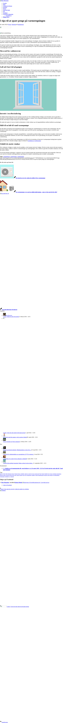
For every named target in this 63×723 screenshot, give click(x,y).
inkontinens (59, 473)
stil (25, 475)
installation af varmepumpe (34, 140)
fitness (19, 473)
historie (43, 473)
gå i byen (32, 473)
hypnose (51, 473)
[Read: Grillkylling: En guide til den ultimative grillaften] (4, 457)
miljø (11, 475)
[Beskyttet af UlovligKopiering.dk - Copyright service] (35, 482)
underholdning (56, 475)
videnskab (7, 476)
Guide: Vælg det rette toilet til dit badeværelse (14, 432)
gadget (26, 473)
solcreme (20, 475)
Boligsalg (9, 473)
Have (40, 473)
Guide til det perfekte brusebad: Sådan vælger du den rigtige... (18, 463)
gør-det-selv (37, 473)
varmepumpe (13, 156)
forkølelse (22, 473)
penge (15, 475)
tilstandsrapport (41, 475)
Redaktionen (21, 24)
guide (30, 473)
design (13, 473)
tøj (53, 475)
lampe (4, 475)
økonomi (12, 476)
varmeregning (20, 156)
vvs (9, 476)
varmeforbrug (6, 156)
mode (13, 475)
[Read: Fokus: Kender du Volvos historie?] (4, 440)
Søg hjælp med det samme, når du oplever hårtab (15, 437)
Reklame (14, 24)
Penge (9, 24)
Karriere (1, 475)
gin (28, 473)
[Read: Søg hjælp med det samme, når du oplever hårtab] (4, 435)
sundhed (33, 475)
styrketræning (28, 475)
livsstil (7, 475)
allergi (1, 473)
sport (24, 475)
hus (48, 473)
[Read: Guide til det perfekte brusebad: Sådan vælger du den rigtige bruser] (4, 461)
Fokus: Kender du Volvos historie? (11, 441)
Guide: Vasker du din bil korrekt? (11, 316)
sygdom (36, 475)
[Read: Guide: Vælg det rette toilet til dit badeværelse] (4, 318)
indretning (55, 473)
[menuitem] (33, 3)
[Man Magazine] (4, 0)
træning (51, 475)
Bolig (7, 473)
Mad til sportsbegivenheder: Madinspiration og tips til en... (17, 450)
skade (18, 475)
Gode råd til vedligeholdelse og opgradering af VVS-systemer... (18, 454)
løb (9, 475)
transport (45, 475)
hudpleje (46, 473)
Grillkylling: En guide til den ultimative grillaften (15, 458)
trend (48, 475)
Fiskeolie (16, 473)
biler (4, 473)
